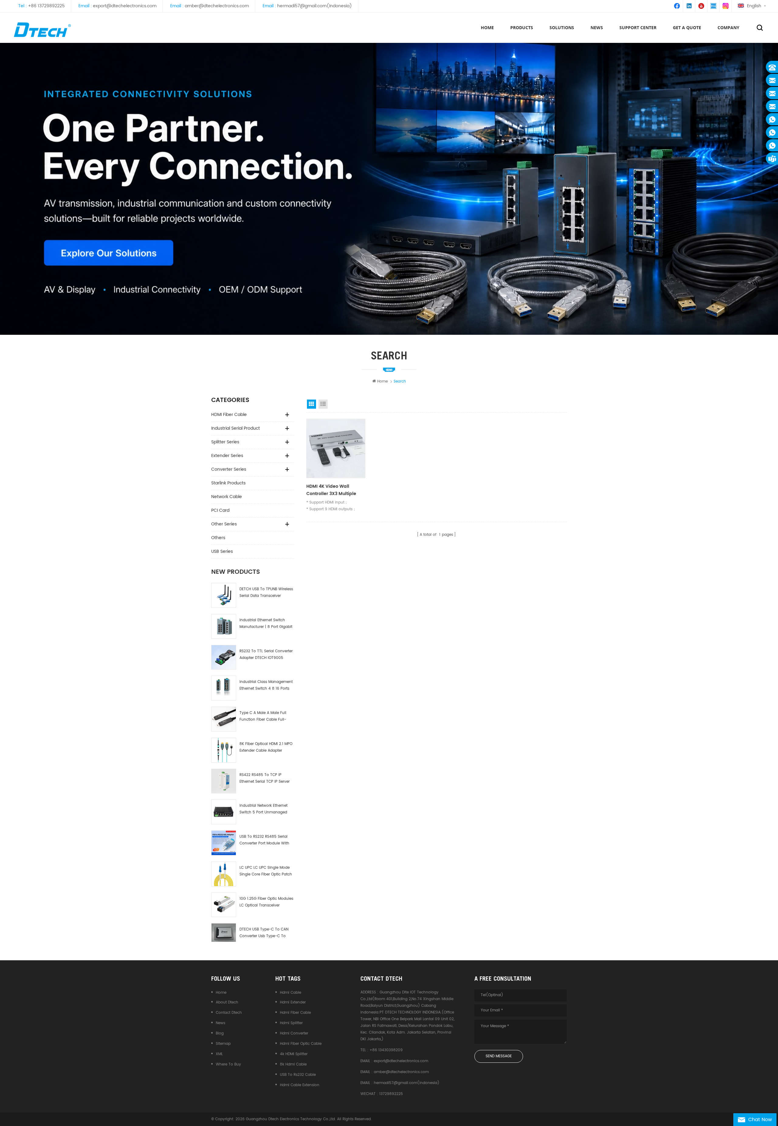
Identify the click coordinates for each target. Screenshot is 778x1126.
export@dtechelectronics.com (125, 5)
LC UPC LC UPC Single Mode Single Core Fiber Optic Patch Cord (265, 871)
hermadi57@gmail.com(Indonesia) (314, 5)
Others (218, 537)
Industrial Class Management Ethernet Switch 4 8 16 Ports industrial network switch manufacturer (266, 685)
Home (487, 27)
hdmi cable (290, 993)
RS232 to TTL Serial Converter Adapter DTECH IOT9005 (266, 654)
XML (219, 1054)
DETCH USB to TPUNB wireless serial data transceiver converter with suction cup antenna (266, 592)
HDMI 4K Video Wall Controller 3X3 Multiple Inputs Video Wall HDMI (331, 490)
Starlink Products (228, 483)
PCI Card (220, 510)
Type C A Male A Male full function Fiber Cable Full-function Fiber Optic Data (262, 716)
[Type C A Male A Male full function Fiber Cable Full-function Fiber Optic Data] (224, 719)
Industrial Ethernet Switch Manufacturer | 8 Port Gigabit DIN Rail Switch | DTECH (265, 623)
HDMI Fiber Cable (229, 414)
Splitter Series (225, 441)
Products (521, 27)
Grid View (311, 404)
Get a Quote (687, 27)
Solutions (561, 27)
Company (728, 27)
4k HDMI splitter (294, 1054)
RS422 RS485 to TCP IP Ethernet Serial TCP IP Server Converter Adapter (264, 778)
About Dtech (227, 1002)
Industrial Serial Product (235, 428)
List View (323, 404)
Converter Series (228, 469)
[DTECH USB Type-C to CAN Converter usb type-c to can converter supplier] (224, 932)
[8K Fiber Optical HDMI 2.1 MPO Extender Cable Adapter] (224, 750)
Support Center (637, 27)
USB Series (222, 551)
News (220, 1023)
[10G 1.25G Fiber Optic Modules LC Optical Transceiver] (224, 905)
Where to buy (228, 1064)
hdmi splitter (291, 1023)
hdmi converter (294, 1033)
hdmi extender (293, 1002)
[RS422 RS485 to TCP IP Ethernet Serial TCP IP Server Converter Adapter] (224, 781)
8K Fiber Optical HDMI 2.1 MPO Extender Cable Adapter (265, 747)
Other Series (224, 524)
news (596, 27)
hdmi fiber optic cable (301, 1044)
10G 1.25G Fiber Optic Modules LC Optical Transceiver (266, 902)
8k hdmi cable (293, 1064)
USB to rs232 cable (298, 1075)
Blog (220, 1033)
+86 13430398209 (386, 1050)
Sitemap (223, 1044)
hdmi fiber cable (295, 1013)
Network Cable (226, 496)
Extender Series (227, 455)
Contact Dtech (229, 1013)
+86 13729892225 (46, 5)
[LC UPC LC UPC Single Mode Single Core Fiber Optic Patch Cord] (224, 874)
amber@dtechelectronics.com (217, 5)
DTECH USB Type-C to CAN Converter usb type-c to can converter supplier (263, 933)
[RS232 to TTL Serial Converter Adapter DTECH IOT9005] (224, 657)
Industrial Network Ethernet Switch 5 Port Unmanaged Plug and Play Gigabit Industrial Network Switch (263, 809)
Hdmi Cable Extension (299, 1085)
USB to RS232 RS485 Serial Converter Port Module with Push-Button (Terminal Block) (264, 840)
